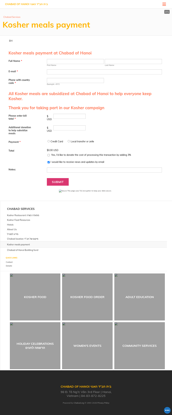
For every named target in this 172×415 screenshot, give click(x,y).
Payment (14, 141)
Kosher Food (35, 297)
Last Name (109, 65)
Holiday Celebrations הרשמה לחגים (35, 345)
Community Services (139, 346)
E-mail (13, 71)
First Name (51, 65)
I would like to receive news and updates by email (77, 161)
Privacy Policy (103, 403)
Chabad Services (11, 17)
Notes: (12, 169)
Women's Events (87, 346)
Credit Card (57, 141)
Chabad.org (79, 403)
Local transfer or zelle (82, 141)
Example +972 (53, 84)
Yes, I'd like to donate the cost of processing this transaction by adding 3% (91, 154)
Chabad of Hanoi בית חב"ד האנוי (26, 4)
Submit (58, 182)
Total (11, 150)
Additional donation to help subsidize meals (20, 130)
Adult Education (139, 297)
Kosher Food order (87, 297)
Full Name (15, 61)
